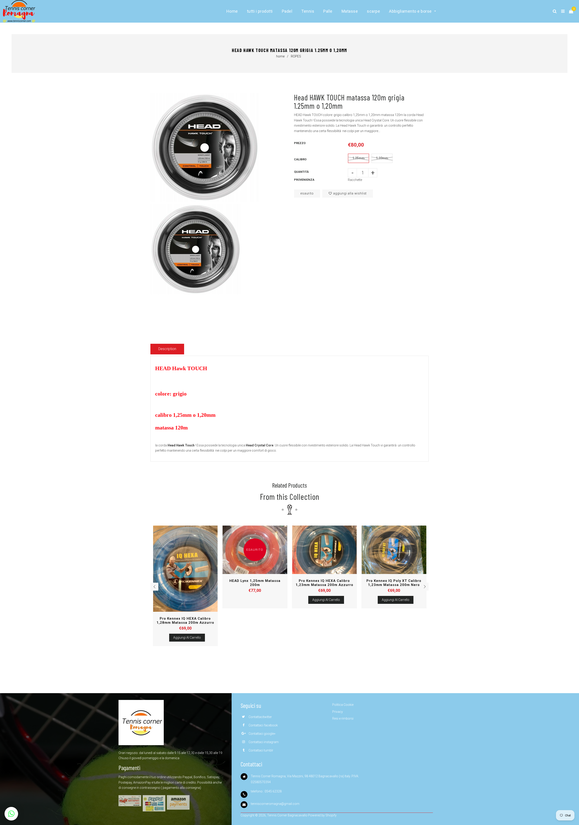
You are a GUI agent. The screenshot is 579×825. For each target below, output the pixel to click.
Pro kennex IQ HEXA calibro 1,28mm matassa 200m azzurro (185, 620)
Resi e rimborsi (343, 718)
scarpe (373, 11)
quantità (301, 171)
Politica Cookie (343, 704)
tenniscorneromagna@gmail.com (275, 804)
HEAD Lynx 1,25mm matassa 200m (254, 583)
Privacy (337, 712)
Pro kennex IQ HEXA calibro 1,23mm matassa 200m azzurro (324, 583)
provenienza (304, 179)
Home (232, 11)
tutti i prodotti (260, 11)
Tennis (307, 11)
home (280, 56)
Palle (327, 11)
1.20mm (382, 158)
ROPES (296, 56)
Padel (287, 11)
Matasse (350, 11)
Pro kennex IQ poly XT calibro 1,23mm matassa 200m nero (393, 583)
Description (167, 349)
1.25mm (358, 158)
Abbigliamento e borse (411, 11)
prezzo (300, 143)
